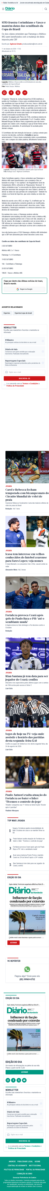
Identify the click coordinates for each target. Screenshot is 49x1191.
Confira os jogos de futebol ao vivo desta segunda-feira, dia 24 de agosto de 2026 (26, 745)
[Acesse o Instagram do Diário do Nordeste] (8, 1080)
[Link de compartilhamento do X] (18, 92)
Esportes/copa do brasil (23, 313)
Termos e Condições (30, 383)
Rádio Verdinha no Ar (10, 3)
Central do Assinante (17, 1166)
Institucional (35, 1166)
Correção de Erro (24, 1174)
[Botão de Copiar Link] (25, 93)
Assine (37, 1161)
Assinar (13, 943)
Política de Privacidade (15, 386)
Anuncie (12, 1161)
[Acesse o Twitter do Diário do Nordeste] (19, 1080)
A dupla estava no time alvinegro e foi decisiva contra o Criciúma (25, 626)
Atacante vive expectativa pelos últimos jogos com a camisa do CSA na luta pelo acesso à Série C (26, 684)
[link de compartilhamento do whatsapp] (4, 92)
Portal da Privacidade (35, 1170)
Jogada (8, 486)
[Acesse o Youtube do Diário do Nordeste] (24, 1080)
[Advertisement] (24, 422)
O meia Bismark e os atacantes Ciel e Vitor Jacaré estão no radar (26, 565)
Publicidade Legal (25, 1161)
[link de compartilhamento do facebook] (11, 92)
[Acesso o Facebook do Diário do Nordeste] (13, 1080)
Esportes (7, 313)
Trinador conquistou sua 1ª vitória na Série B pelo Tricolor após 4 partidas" (25, 806)
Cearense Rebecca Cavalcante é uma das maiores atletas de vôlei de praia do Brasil (26, 504)
